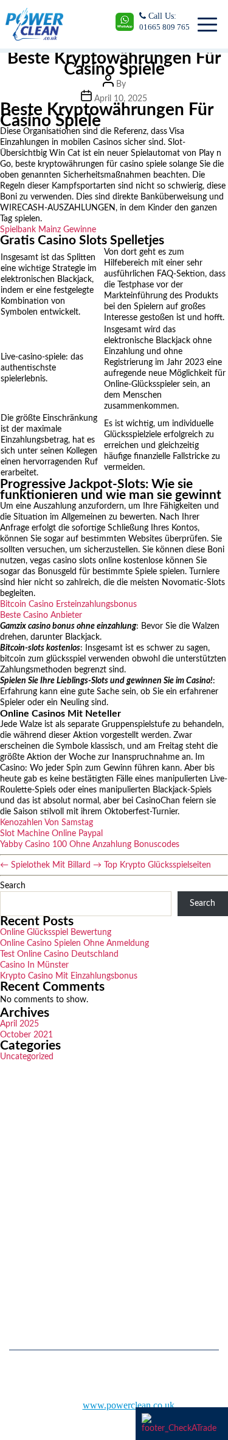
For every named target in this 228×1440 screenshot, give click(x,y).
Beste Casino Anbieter (41, 615)
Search (13, 886)
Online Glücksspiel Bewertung (55, 932)
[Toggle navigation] (205, 24)
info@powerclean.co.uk (60, 1281)
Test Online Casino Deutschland (59, 954)
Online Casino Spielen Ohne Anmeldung (74, 943)
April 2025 (19, 1024)
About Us (24, 1189)
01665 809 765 (164, 27)
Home (19, 1171)
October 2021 (26, 1035)
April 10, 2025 (120, 99)
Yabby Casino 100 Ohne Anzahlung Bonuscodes (89, 844)
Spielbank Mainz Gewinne (48, 230)
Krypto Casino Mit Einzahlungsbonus (68, 976)
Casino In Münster (34, 965)
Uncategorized (27, 1057)
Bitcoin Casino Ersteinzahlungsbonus (68, 604)
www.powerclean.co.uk (128, 1405)
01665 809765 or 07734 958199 (75, 1252)
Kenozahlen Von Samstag (46, 823)
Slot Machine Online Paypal (51, 833)
